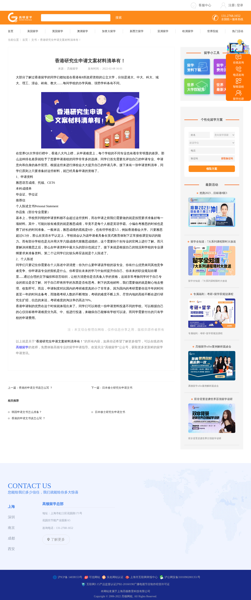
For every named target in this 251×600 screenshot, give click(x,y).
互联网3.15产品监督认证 (101, 584)
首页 (25, 39)
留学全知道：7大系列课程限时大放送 (213, 241)
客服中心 (205, 5)
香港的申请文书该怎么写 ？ (36, 387)
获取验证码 (227, 158)
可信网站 (94, 577)
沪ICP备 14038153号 (70, 577)
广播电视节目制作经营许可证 (152, 584)
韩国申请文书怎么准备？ (27, 412)
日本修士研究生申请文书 (117, 387)
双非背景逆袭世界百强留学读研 (213, 399)
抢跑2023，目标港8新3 (213, 193)
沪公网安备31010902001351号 (182, 577)
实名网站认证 (115, 577)
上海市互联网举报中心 (144, 577)
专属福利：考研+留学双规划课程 (213, 294)
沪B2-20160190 (125, 584)
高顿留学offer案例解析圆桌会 (213, 346)
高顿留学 (22, 347)
